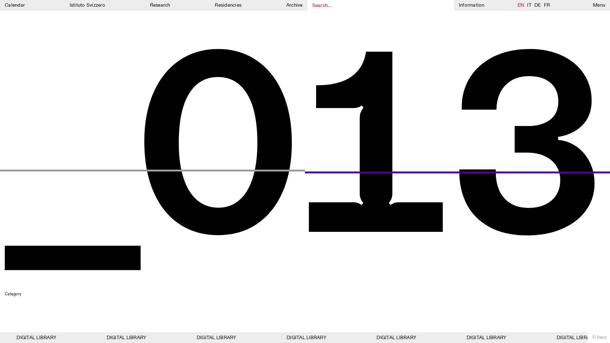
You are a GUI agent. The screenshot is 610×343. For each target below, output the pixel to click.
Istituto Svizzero (87, 5)
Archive (294, 5)
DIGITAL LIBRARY (34, 338)
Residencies (228, 5)
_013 (305, 157)
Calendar (15, 5)
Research (160, 5)
